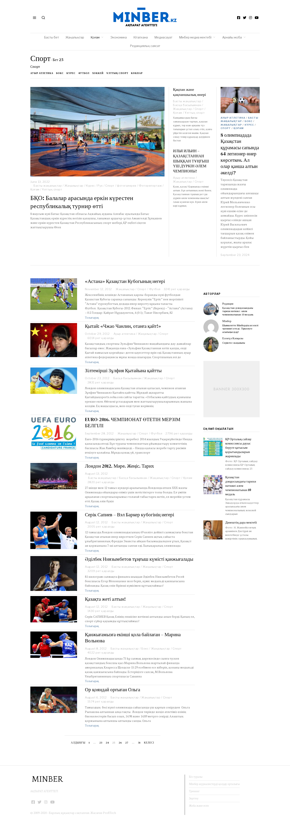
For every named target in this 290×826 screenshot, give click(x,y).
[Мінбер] (211, 327)
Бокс (60, 73)
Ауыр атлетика (41, 73)
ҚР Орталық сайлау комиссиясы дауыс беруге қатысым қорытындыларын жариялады (238, 447)
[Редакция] (211, 309)
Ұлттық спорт (117, 73)
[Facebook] (238, 17)
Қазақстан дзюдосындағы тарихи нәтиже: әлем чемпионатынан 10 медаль (237, 311)
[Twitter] (244, 17)
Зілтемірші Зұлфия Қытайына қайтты (123, 370)
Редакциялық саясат (145, 46)
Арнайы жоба (232, 37)
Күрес (71, 73)
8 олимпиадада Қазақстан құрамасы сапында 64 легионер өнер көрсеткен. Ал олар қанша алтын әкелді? (240, 154)
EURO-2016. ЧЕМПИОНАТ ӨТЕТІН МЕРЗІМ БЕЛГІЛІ (132, 422)
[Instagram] (250, 17)
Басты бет (51, 37)
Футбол (83, 73)
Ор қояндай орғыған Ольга (112, 689)
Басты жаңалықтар (48, 185)
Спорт (109, 185)
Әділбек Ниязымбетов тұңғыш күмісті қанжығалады (139, 559)
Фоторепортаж (150, 185)
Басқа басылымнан (187, 105)
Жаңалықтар (75, 37)
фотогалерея (126, 185)
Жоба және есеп (199, 805)
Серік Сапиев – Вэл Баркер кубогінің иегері (129, 514)
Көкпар (137, 73)
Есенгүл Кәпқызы (232, 338)
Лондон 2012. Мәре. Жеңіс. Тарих (119, 466)
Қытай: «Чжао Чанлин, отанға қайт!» (123, 326)
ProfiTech (109, 813)
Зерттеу (193, 798)
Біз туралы (195, 777)
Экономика (118, 37)
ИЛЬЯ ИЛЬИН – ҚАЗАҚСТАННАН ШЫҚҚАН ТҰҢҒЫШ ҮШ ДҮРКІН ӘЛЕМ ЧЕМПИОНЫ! (191, 161)
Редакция (227, 303)
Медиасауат (163, 37)
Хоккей (98, 73)
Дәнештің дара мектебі (241, 522)
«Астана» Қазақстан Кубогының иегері (125, 281)
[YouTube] (257, 17)
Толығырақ (92, 317)
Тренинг (194, 791)
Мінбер (226, 321)
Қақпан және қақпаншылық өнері (189, 92)
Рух (100, 185)
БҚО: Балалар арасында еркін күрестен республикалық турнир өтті (81, 202)
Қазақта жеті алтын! (105, 599)
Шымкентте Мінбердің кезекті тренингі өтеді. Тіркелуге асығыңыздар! (240, 329)
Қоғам (95, 37)
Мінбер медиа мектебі (195, 37)
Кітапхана (140, 37)
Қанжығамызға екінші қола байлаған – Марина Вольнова (133, 637)
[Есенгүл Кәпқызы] (211, 344)
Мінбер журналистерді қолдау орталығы (214, 784)
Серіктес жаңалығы (233, 342)
